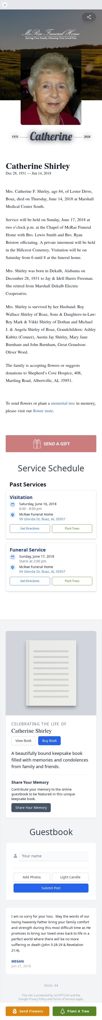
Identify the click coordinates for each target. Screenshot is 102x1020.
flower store (43, 410)
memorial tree (63, 403)
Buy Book (49, 740)
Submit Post (51, 888)
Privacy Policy (37, 999)
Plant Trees (72, 528)
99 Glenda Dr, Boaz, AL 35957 (42, 519)
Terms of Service (64, 999)
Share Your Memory (31, 807)
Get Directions (29, 528)
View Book (23, 740)
